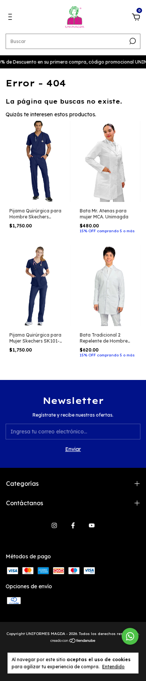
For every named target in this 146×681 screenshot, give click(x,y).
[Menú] (11, 18)
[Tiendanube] (73, 641)
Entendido (113, 666)
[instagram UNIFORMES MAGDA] (54, 525)
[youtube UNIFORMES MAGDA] (92, 525)
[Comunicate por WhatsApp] (130, 636)
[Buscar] (132, 41)
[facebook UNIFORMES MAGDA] (73, 525)
